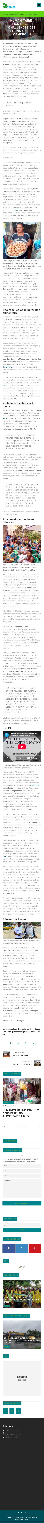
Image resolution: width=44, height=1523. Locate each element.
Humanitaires (23, 1029)
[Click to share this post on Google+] (26, 1043)
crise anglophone (10, 1029)
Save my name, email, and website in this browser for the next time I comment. (21, 1160)
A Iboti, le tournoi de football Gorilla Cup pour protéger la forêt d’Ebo (21, 1300)
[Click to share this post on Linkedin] (34, 1043)
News (6, 1107)
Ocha (18, 362)
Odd (32, 1029)
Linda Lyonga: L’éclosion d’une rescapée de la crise (21, 1116)
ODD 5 (32, 429)
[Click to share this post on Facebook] (11, 1043)
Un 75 (14, 982)
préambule (34, 785)
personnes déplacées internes (24, 1032)
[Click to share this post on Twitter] (18, 1043)
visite (14, 333)
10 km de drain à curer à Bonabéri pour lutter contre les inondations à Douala (22, 1340)
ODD (5, 856)
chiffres (6, 385)
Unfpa (6, 418)
